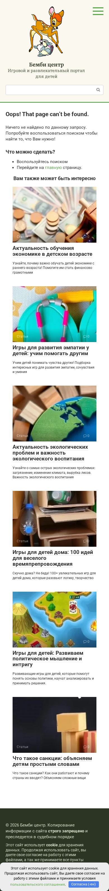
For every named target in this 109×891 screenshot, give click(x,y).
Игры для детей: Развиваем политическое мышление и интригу (48, 659)
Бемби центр (46, 64)
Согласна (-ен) (83, 884)
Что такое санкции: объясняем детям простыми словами (52, 761)
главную (53, 167)
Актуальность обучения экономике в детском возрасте (52, 251)
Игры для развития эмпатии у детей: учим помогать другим (51, 350)
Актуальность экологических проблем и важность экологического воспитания (50, 453)
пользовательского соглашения (37, 884)
